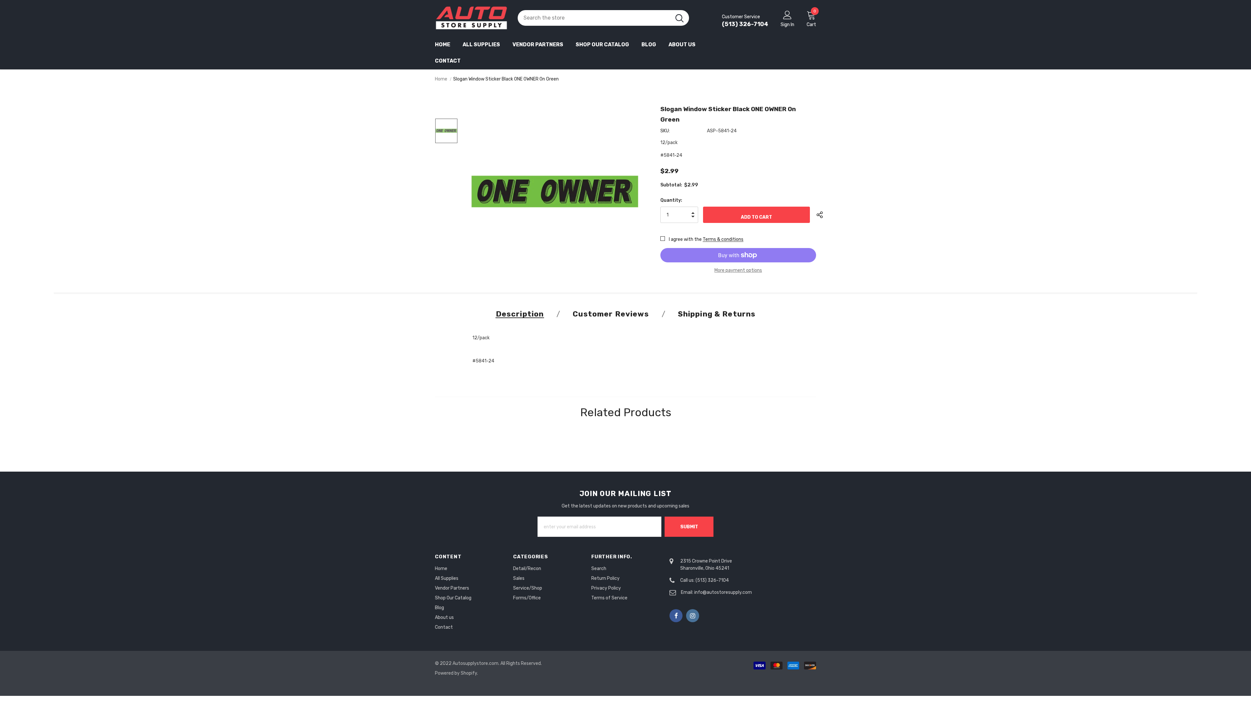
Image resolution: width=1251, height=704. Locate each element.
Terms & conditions (723, 239)
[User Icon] (787, 14)
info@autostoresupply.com (723, 592)
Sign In (787, 24)
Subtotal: (671, 185)
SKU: (665, 131)
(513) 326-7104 (745, 24)
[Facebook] (676, 615)
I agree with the (685, 239)
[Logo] (471, 18)
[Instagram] (692, 615)
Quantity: (671, 200)
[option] (555, 191)
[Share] (824, 215)
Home (441, 79)
